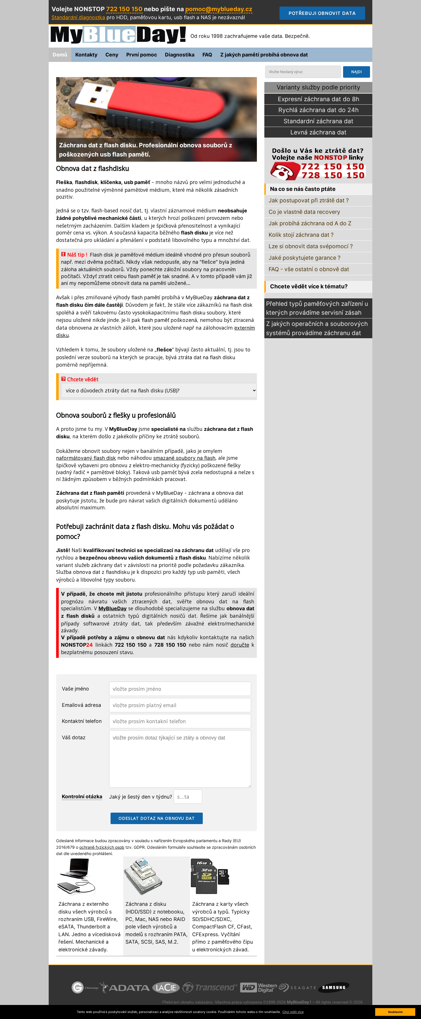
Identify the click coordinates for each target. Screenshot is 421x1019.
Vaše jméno (75, 689)
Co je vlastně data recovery (304, 211)
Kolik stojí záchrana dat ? (301, 234)
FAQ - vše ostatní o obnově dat (309, 269)
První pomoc (141, 55)
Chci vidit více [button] (293, 1012)
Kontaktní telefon (82, 721)
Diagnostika (179, 55)
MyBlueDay (199, 297)
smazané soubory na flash (184, 458)
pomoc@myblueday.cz (218, 9)
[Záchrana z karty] (210, 894)
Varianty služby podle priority (318, 87)
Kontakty (86, 55)
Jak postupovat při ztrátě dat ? (309, 200)
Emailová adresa (81, 705)
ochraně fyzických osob (101, 847)
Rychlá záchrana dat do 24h (318, 110)
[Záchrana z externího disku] (76, 894)
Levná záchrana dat (318, 132)
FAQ (207, 55)
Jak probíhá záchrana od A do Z (310, 223)
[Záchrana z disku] (143, 894)
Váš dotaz (74, 737)
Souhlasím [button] (395, 1012)
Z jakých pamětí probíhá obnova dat (264, 55)
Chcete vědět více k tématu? (309, 286)
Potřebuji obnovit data (327, 13)
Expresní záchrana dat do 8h (318, 99)
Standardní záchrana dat (318, 121)
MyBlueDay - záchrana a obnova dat (199, 493)
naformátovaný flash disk (86, 458)
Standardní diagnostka (78, 17)
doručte (240, 645)
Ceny (111, 55)
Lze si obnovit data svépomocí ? (311, 246)
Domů (60, 55)
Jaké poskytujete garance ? (305, 257)
